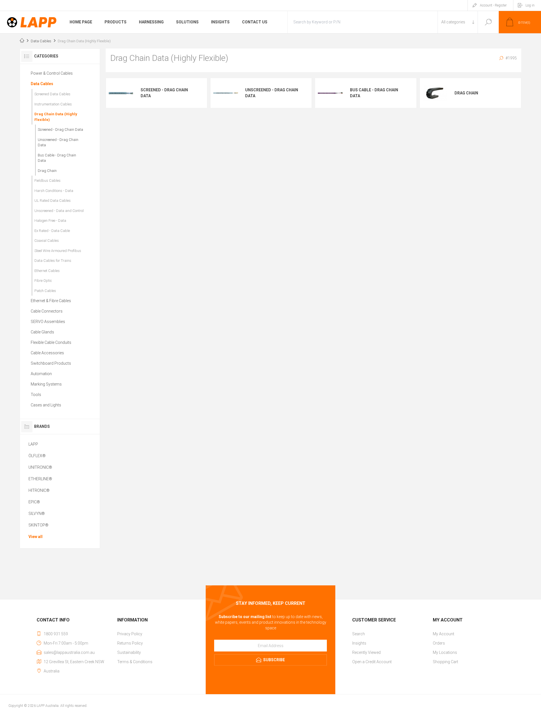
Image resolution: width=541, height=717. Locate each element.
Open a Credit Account (372, 662)
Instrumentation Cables (53, 104)
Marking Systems (46, 384)
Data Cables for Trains (52, 260)
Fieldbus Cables (47, 180)
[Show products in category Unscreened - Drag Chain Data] (225, 93)
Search (488, 22)
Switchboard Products (51, 363)
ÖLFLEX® (37, 455)
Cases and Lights (46, 405)
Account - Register (493, 5)
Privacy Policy (129, 634)
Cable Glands (42, 332)
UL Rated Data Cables (52, 200)
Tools (36, 394)
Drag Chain (466, 93)
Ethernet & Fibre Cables (51, 300)
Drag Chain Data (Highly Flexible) (55, 117)
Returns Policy (130, 643)
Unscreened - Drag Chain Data (271, 93)
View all (35, 536)
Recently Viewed (366, 652)
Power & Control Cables (52, 73)
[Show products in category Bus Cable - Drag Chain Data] (330, 93)
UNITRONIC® (40, 467)
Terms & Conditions (134, 662)
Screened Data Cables (52, 94)
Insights (359, 643)
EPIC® (34, 502)
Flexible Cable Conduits (51, 342)
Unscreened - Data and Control (59, 211)
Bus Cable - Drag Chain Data (374, 93)
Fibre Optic (43, 280)
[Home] (22, 41)
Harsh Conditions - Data (53, 191)
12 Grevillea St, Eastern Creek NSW (74, 662)
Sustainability (129, 652)
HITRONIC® (39, 490)
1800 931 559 (56, 634)
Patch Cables (45, 291)
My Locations (445, 652)
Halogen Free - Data (50, 220)
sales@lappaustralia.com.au (69, 652)
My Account (443, 634)
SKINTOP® (38, 525)
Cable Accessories (47, 353)
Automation (41, 373)
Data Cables (42, 83)
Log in (530, 5)
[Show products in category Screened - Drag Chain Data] (121, 93)
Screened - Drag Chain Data (164, 93)
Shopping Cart (445, 662)
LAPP (33, 444)
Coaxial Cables (46, 240)
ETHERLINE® (40, 479)
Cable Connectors (47, 311)
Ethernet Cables (47, 271)
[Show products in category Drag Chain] (435, 93)
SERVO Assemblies (48, 321)
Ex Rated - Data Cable (52, 231)
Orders (439, 643)
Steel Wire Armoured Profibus (57, 251)
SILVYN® (36, 513)
